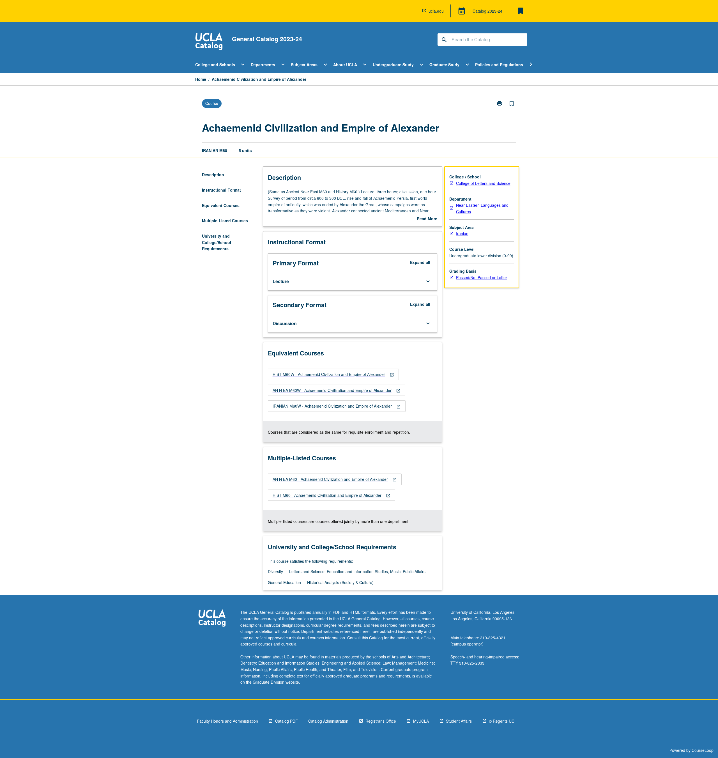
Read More (427, 219)
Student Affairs (459, 721)
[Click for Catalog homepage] (209, 42)
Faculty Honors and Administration (227, 721)
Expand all (420, 262)
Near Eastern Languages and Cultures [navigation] (482, 208)
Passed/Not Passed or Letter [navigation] (481, 277)
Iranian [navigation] (462, 233)
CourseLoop (703, 750)
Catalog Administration (328, 721)
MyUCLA (421, 721)
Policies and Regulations (499, 64)
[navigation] (333, 374)
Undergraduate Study (393, 64)
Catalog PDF (286, 721)
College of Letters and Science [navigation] (483, 183)
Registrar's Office (380, 721)
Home (200, 79)
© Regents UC (501, 721)
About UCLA (345, 64)
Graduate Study (444, 64)
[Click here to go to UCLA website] (212, 618)
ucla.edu (436, 11)
